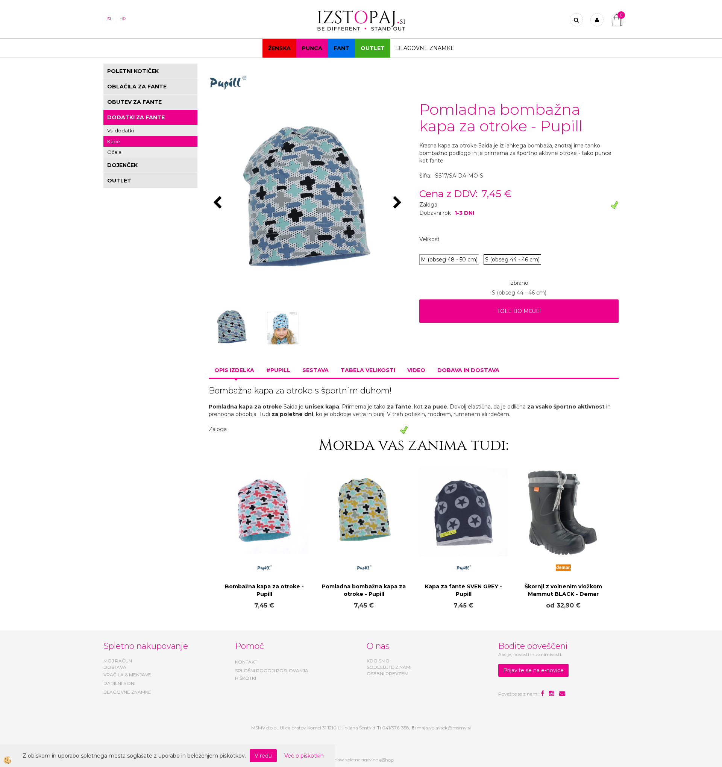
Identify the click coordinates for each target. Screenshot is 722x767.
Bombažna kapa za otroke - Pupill (264, 590)
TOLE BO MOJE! (519, 311)
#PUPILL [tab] (278, 370)
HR (123, 18)
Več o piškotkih (304, 755)
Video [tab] (416, 370)
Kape (113, 141)
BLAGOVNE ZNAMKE (127, 692)
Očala (114, 152)
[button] (398, 203)
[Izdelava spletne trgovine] (386, 759)
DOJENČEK (122, 165)
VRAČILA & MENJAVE (127, 674)
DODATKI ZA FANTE (136, 117)
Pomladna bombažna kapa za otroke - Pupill (364, 590)
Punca (312, 48)
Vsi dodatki (120, 131)
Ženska (279, 48)
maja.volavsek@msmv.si (444, 728)
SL (109, 18)
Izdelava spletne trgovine (353, 759)
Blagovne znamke (425, 48)
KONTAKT (246, 662)
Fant (341, 48)
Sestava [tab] (315, 370)
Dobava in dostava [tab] (468, 370)
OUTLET (373, 48)
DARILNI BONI (119, 683)
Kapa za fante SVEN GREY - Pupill (463, 590)
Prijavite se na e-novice (533, 670)
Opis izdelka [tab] (234, 370)
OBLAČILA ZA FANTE (137, 86)
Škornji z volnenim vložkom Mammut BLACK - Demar (563, 590)
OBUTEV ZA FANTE (134, 102)
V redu (263, 755)
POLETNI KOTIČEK (133, 71)
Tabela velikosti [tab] (368, 370)
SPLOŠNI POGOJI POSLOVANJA (271, 670)
